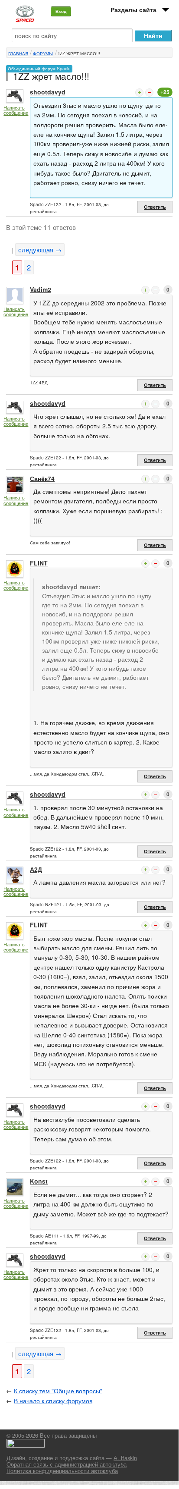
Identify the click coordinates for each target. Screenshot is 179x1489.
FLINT (39, 563)
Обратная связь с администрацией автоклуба (67, 1464)
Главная (18, 53)
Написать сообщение (15, 110)
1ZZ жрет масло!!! (79, 53)
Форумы (43, 53)
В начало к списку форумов (53, 1400)
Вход (60, 11)
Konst (39, 1181)
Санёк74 (42, 478)
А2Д (36, 869)
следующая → (40, 249)
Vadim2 (40, 289)
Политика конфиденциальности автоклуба (62, 1471)
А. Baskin (125, 1458)
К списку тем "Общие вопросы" (58, 1390)
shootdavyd (47, 92)
